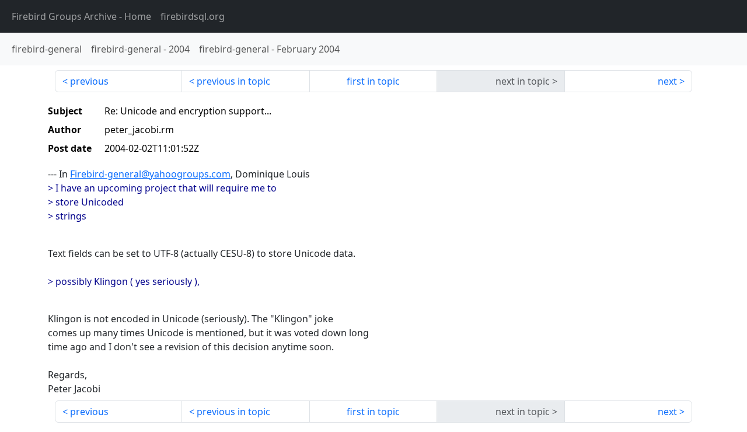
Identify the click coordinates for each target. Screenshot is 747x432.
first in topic (373, 81)
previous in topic (233, 81)
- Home (81, 16)
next (667, 81)
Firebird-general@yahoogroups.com (150, 174)
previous (89, 81)
